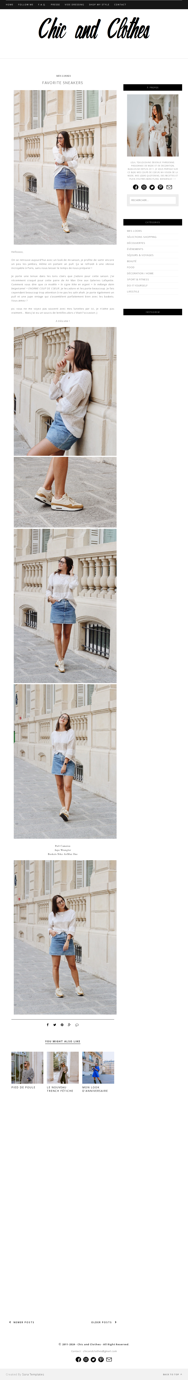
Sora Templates (33, 1374)
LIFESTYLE (133, 291)
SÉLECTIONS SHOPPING (142, 237)
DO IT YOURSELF (137, 285)
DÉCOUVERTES (136, 243)
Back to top (171, 1374)
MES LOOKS (63, 75)
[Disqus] (62, 1153)
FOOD (131, 267)
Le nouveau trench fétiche (60, 1089)
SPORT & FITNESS (138, 279)
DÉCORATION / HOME (140, 273)
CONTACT (120, 4)
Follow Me (25, 4)
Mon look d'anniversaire (95, 1089)
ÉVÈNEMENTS (135, 249)
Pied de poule (23, 1087)
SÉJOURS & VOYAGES (140, 255)
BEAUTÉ (131, 261)
